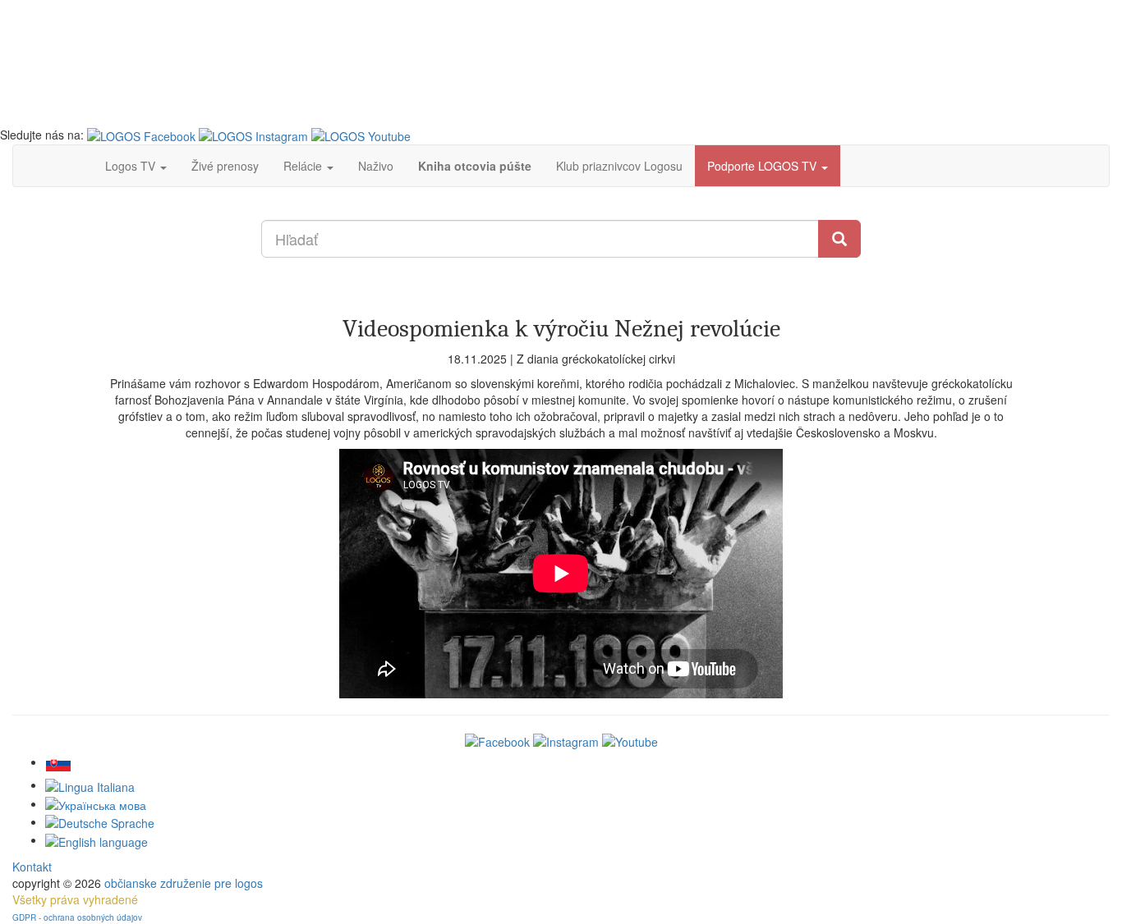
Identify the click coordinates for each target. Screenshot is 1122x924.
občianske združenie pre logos (183, 883)
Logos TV (132, 166)
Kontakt (32, 866)
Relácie (304, 166)
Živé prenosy (225, 166)
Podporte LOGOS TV (763, 166)
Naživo (375, 166)
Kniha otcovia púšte (474, 166)
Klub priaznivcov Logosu (619, 166)
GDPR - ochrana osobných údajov (77, 917)
